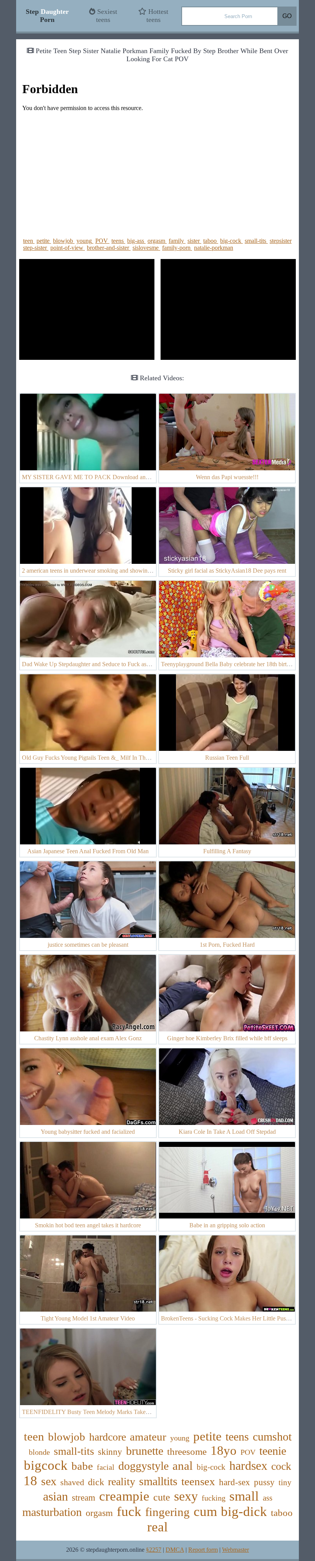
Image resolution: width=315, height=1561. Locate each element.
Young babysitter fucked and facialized (88, 1131)
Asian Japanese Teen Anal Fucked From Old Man (88, 851)
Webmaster (235, 1549)
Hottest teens (157, 15)
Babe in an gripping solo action (227, 1225)
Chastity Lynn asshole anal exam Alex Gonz (88, 1038)
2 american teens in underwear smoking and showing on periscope (102, 570)
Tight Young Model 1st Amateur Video (88, 1318)
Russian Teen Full (227, 757)
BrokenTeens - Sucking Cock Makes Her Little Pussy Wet (231, 1318)
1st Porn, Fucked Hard (227, 944)
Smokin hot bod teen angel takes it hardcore (88, 1225)
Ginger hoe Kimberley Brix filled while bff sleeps (227, 1038)
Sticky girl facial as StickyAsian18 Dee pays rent (227, 570)
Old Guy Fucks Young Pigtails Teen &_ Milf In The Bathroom (98, 757)
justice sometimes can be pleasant (88, 944)
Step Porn (47, 15)
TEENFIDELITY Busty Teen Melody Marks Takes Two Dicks (99, 1412)
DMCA (175, 1549)
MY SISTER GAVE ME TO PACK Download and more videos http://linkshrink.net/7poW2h (136, 477)
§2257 (153, 1549)
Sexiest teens (106, 15)
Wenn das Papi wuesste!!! (227, 477)
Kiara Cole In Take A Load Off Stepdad (227, 1131)
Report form (203, 1549)
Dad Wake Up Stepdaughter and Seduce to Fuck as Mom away (99, 664)
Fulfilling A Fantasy (227, 851)
